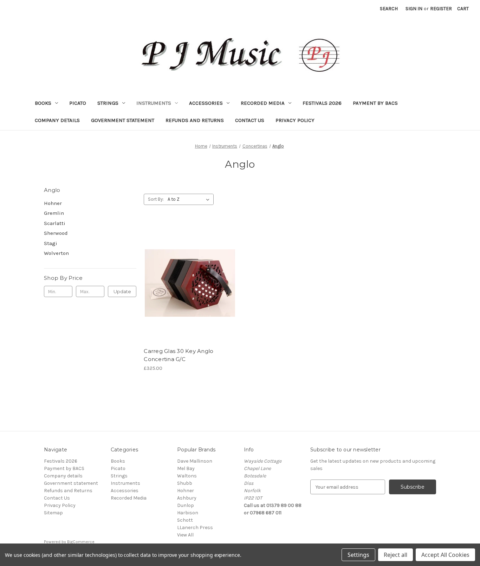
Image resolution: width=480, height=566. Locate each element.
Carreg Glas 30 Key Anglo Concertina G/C (178, 355)
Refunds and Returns (195, 120)
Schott (185, 520)
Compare (187, 277)
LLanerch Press (195, 527)
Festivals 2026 (322, 103)
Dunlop (185, 505)
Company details (57, 120)
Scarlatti (54, 223)
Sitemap (53, 513)
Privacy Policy (294, 120)
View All (185, 535)
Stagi (50, 243)
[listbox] (190, 199)
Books (43, 103)
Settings (358, 555)
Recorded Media (263, 103)
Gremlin (54, 213)
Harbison (187, 513)
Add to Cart (190, 289)
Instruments (153, 103)
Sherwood (56, 233)
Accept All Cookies (445, 555)
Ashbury (186, 498)
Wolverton (56, 253)
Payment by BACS (375, 103)
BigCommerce (81, 541)
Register (441, 9)
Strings (107, 103)
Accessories (206, 103)
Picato (77, 103)
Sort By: (156, 199)
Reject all (395, 555)
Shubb (184, 483)
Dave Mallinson (194, 461)
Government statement (122, 120)
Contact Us (249, 120)
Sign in (414, 9)
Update (122, 291)
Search (389, 9)
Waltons (187, 476)
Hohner (53, 203)
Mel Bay (186, 468)
